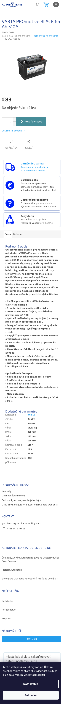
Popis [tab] (8, 234)
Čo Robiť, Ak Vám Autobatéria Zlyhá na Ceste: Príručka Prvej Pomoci (30, 559)
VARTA (31, 415)
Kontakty (6, 491)
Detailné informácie (12, 131)
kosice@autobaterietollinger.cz (24, 523)
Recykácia (7, 601)
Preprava (7, 618)
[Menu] (56, 4)
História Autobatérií (12, 570)
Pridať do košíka (33, 121)
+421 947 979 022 (16, 528)
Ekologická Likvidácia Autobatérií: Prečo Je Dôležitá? (30, 579)
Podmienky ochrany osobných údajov (21, 500)
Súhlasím (31, 695)
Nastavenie (30, 684)
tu (43, 675)
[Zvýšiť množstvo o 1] (14, 119)
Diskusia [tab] (17, 234)
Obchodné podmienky (13, 495)
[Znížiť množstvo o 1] (14, 124)
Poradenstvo (9, 610)
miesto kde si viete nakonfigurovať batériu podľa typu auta (28, 658)
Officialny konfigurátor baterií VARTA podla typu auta (30, 505)
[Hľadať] (37, 4)
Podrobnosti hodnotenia (45, 36)
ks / (32, 638)
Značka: (12, 39)
